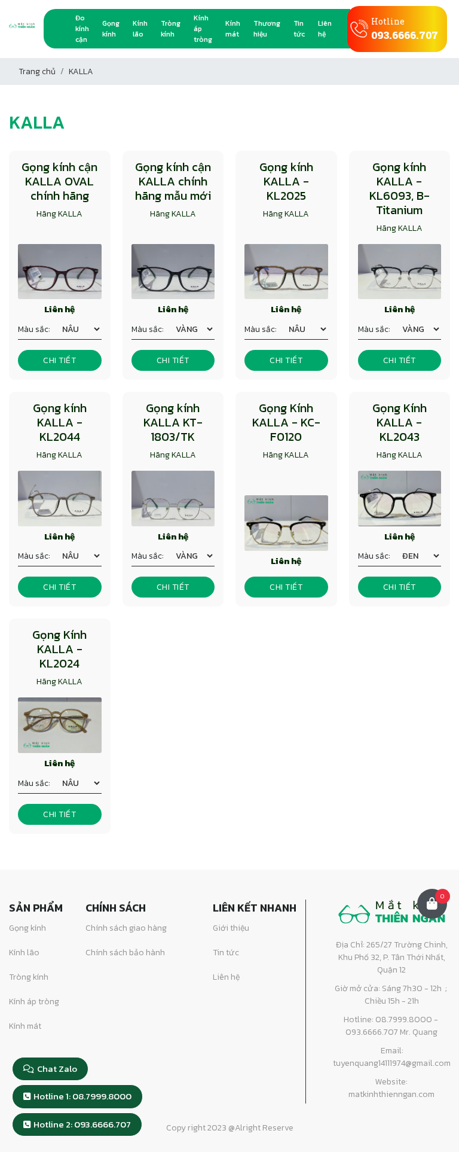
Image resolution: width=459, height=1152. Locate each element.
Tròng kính (170, 28)
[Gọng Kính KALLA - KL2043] (400, 498)
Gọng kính (111, 28)
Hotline (404, 29)
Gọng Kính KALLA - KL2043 (399, 422)
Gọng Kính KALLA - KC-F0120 (286, 422)
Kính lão (140, 28)
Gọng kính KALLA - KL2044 (60, 422)
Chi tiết (59, 360)
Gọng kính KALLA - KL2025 (286, 181)
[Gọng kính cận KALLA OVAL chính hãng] (60, 272)
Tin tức (299, 28)
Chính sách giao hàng (126, 928)
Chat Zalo (57, 1068)
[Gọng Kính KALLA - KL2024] (60, 725)
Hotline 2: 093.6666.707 (82, 1124)
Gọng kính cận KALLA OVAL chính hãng (59, 181)
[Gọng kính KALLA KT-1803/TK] (173, 498)
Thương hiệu (266, 28)
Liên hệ (325, 28)
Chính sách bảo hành (125, 952)
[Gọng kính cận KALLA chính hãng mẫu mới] (173, 272)
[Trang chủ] (62, 29)
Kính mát (232, 28)
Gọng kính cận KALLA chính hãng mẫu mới (173, 181)
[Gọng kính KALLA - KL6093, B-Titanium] (400, 272)
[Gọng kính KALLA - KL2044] (60, 498)
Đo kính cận (82, 29)
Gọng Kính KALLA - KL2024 (59, 649)
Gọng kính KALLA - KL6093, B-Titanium (399, 188)
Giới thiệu (231, 928)
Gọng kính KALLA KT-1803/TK (173, 422)
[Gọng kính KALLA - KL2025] (286, 272)
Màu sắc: (34, 329)
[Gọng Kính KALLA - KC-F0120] (286, 523)
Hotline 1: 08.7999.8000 (82, 1096)
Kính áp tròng (203, 29)
